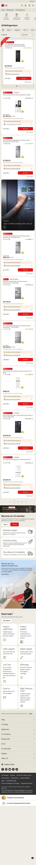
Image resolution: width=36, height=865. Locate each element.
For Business (4, 775)
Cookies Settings (25, 778)
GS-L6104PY (6, 284)
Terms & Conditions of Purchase (10, 783)
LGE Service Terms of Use (23, 775)
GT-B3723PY (6, 239)
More (30, 713)
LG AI (3, 744)
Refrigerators (10, 10)
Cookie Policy (14, 778)
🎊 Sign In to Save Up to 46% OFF (13, 168)
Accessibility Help (11, 780)
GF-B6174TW (6, 463)
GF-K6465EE (6, 98)
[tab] (6, 16)
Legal (2, 780)
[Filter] (3, 30)
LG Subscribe (6, 749)
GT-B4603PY (6, 143)
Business (31, 1)
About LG (4, 758)
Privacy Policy (5, 778)
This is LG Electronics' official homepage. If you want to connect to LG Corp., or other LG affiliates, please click (18, 791)
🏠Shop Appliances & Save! (13, 74)
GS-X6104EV (6, 418)
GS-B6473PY (6, 329)
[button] (22, 5)
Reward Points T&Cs (26, 783)
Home (3, 10)
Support (4, 753)
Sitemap (12, 775)
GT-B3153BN (6, 374)
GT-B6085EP (8, 47)
